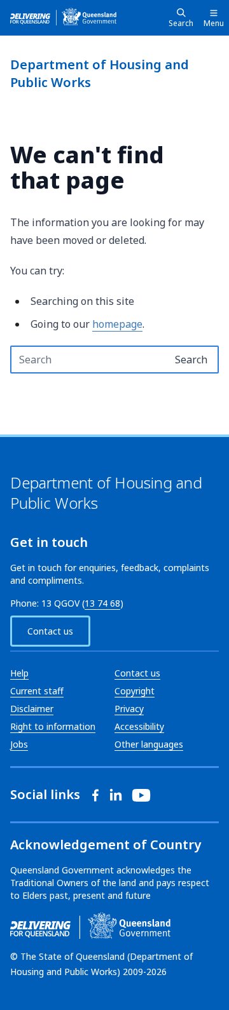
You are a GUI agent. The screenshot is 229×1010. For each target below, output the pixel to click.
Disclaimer (31, 709)
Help (19, 673)
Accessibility (139, 726)
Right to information (52, 726)
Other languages (148, 744)
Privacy (129, 709)
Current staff (37, 691)
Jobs (19, 744)
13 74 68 (102, 603)
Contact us (50, 631)
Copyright (134, 691)
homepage (117, 324)
